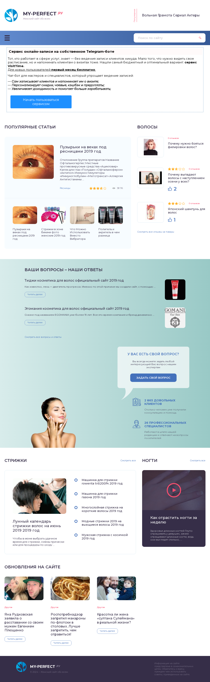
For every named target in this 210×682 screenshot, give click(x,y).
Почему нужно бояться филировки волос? (185, 145)
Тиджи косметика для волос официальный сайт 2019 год (74, 280)
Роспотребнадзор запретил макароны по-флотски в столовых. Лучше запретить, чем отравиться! (68, 624)
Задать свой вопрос (153, 377)
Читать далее (35, 294)
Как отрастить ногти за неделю (173, 519)
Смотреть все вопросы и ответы (43, 337)
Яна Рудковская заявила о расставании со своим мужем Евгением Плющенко (24, 622)
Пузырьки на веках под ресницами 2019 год (83, 149)
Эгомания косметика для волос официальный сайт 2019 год (77, 309)
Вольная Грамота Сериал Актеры (171, 15)
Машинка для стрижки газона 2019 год (99, 495)
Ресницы (65, 188)
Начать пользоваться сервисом (41, 102)
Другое (8, 607)
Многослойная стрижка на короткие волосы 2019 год (102, 509)
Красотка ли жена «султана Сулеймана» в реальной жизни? (116, 618)
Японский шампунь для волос (186, 210)
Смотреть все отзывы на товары (155, 231)
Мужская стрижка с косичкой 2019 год (105, 536)
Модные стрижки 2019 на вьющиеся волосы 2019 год (103, 523)
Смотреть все (128, 460)
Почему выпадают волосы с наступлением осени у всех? (186, 178)
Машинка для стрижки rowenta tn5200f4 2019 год (102, 481)
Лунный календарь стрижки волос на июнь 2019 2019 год (37, 526)
